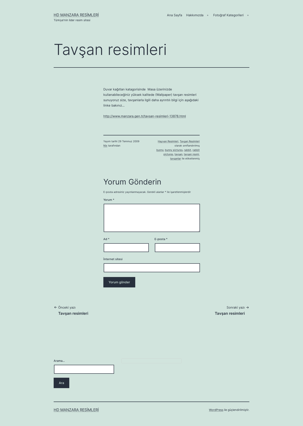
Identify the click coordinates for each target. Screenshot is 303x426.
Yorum (108, 199)
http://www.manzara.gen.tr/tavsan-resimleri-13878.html (144, 116)
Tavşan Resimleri (190, 141)
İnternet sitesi (112, 259)
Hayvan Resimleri (168, 141)
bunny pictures (174, 150)
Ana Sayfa (174, 15)
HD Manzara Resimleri (76, 15)
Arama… (59, 360)
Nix (105, 145)
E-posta (160, 239)
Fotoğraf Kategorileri (228, 15)
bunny (159, 150)
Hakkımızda (194, 15)
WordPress (216, 409)
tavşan (178, 154)
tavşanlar (175, 158)
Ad (106, 239)
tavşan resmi (191, 154)
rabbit (187, 150)
